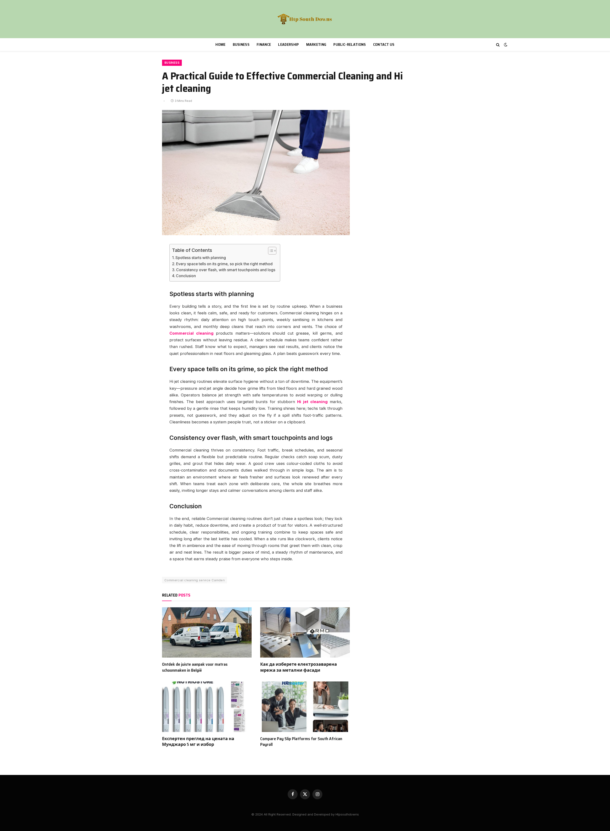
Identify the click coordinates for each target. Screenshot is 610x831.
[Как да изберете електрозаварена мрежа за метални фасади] (305, 632)
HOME (220, 44)
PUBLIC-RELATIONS (349, 44)
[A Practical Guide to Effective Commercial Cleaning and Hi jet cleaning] (256, 234)
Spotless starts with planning (200, 257)
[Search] (498, 44)
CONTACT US (384, 44)
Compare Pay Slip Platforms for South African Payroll (301, 742)
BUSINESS (241, 44)
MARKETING (316, 44)
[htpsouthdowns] (305, 19)
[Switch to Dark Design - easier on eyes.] (505, 45)
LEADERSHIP (288, 44)
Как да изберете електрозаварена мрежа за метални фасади (298, 667)
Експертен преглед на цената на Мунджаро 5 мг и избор (198, 742)
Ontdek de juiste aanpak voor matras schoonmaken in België (195, 667)
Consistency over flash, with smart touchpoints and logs (225, 270)
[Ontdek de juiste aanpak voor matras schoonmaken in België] (207, 632)
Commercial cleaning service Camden (194, 580)
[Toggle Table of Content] (269, 251)
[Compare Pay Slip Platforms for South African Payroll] (305, 706)
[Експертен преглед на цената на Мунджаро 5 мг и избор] (207, 706)
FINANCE (264, 44)
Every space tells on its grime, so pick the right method (224, 264)
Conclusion (186, 276)
